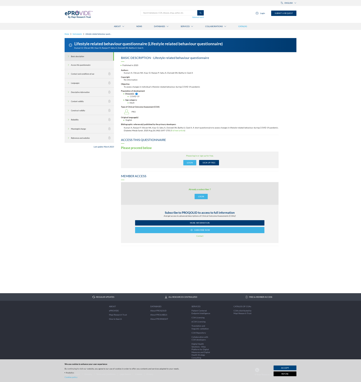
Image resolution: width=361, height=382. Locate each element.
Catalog (242, 26)
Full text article (178, 130)
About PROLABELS (158, 314)
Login (262, 13)
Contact (199, 236)
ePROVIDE (114, 310)
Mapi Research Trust (118, 314)
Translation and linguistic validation (200, 327)
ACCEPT (285, 368)
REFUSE (285, 374)
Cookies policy (71, 377)
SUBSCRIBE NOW (202, 230)
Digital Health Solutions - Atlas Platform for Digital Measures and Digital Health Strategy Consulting (200, 351)
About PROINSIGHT (159, 319)
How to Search (115, 319)
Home (67, 34)
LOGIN (190, 163)
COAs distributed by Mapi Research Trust (242, 312)
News (139, 26)
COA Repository (198, 333)
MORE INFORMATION (200, 223)
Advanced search (198, 17)
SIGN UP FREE (209, 163)
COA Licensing (197, 317)
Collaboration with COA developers (199, 338)
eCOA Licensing (198, 321)
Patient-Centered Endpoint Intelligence (200, 312)
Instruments (77, 34)
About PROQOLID (158, 310)
